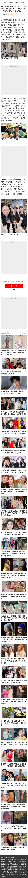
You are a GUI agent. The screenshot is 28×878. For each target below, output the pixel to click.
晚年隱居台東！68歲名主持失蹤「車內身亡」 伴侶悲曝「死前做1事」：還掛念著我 (13, 723)
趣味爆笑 (23, 2)
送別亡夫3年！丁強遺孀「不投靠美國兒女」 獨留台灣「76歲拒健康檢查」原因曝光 (13, 828)
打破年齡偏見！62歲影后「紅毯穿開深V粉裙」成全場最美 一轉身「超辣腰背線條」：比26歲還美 (14, 352)
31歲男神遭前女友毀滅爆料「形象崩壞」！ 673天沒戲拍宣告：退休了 (12, 392)
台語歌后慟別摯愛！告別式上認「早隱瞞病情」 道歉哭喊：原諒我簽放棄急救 (14, 533)
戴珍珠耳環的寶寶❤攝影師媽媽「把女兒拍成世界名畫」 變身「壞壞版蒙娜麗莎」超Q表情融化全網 (14, 639)
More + (25, 333)
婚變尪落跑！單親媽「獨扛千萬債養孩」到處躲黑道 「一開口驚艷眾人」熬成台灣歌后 (14, 744)
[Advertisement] (14, 81)
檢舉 (12, 14)
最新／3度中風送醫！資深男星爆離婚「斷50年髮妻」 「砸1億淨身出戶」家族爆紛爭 (13, 596)
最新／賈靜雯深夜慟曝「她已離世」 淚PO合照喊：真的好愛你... (13, 373)
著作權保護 (11, 857)
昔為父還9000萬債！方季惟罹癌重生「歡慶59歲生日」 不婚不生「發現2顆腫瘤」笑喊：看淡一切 (13, 575)
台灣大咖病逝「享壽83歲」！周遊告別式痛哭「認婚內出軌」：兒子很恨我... (13, 471)
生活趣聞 (11, 2)
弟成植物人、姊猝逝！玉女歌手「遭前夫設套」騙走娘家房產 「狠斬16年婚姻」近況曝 (14, 491)
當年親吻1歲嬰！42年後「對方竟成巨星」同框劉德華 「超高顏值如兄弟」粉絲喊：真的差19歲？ (14, 807)
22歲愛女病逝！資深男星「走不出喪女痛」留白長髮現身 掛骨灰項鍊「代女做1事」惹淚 (13, 661)
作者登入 (4, 2)
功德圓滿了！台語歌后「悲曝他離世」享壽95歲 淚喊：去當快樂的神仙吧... (14, 681)
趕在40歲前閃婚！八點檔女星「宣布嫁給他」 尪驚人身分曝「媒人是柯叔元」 (13, 452)
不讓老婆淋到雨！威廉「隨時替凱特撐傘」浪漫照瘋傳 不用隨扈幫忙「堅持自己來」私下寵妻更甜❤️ (14, 554)
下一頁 (14, 286)
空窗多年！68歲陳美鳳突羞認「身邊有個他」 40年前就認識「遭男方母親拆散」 (13, 765)
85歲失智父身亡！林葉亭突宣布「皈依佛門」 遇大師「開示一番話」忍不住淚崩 (13, 432)
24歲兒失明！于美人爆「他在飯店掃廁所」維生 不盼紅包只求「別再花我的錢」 (14, 413)
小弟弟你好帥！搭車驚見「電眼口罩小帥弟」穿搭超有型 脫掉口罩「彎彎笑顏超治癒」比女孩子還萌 (14, 618)
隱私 (2, 857)
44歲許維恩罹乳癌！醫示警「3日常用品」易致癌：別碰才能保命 (13, 848)
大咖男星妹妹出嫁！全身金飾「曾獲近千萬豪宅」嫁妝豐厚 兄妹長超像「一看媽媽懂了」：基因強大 (14, 513)
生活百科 (17, 2)
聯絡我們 (6, 857)
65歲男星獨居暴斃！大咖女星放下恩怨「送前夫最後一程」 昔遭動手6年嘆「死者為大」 (13, 785)
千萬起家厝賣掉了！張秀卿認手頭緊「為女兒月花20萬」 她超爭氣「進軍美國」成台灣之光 (14, 701)
